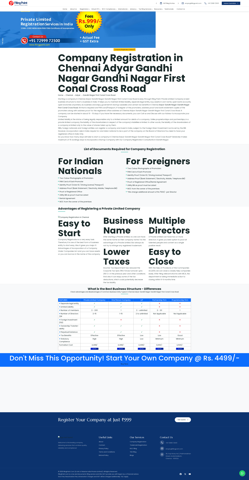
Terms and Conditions (107, 452)
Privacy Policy (103, 448)
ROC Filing (133, 448)
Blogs (132, 455)
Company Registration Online (123, 49)
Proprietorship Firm (180, 300)
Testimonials (169, 9)
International (122, 9)
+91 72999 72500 (213, 3)
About (101, 442)
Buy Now (94, 348)
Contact (102, 445)
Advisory (133, 9)
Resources (158, 9)
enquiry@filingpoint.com (193, 3)
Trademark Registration (138, 445)
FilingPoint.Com (68, 471)
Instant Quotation (230, 3)
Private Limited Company (94, 300)
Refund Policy (103, 455)
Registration (84, 9)
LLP (142, 300)
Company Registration (148, 149)
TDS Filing (133, 452)
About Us (73, 9)
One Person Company (121, 300)
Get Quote (182, 420)
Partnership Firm (159, 300)
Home (65, 9)
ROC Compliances (108, 9)
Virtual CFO (95, 9)
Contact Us (181, 9)
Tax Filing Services (145, 9)
